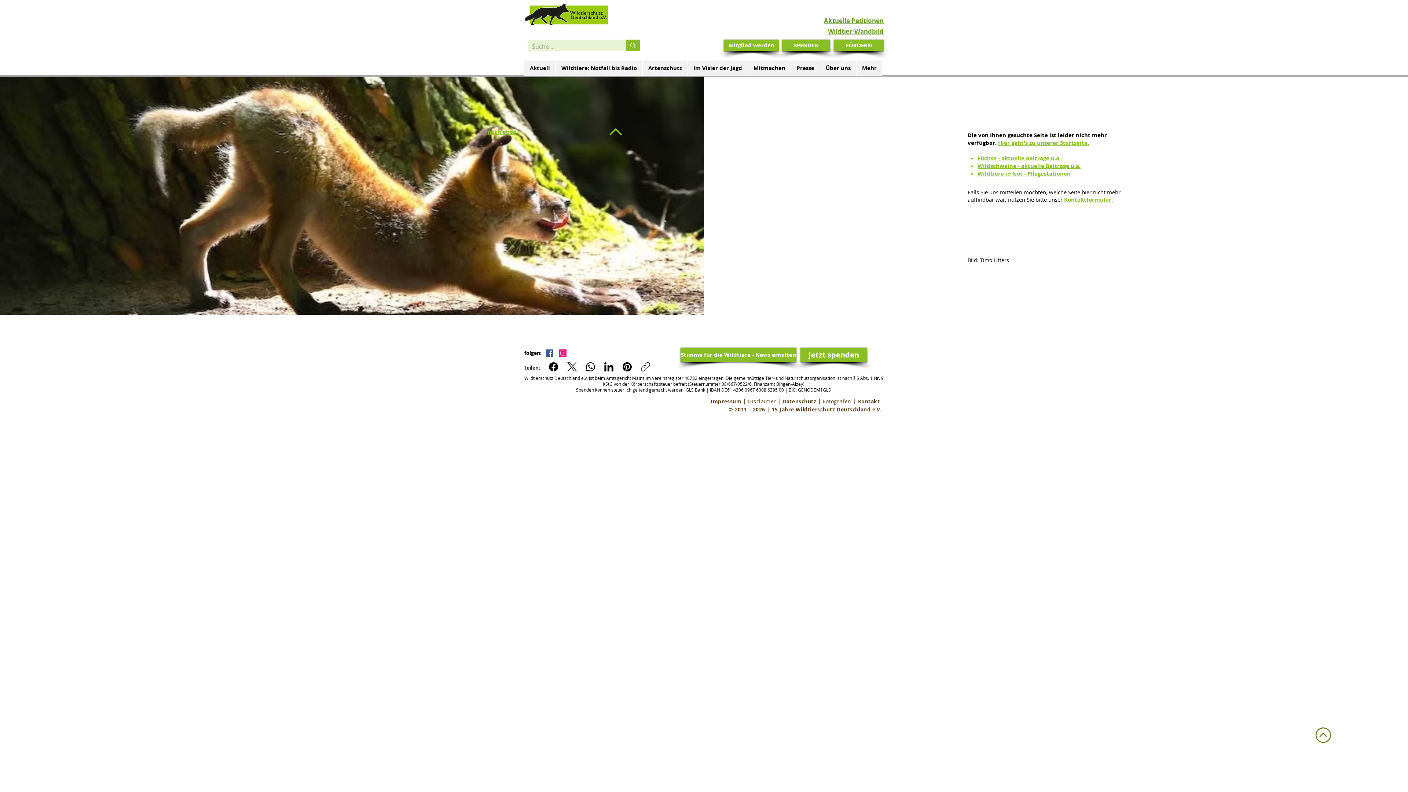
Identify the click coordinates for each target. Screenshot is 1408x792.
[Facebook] (553, 366)
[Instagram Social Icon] (562, 353)
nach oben (502, 132)
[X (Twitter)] (572, 366)
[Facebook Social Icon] (549, 353)
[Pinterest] (627, 366)
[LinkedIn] (608, 366)
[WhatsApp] (590, 366)
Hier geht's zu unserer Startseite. (1043, 143)
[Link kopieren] (645, 366)
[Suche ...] (633, 45)
